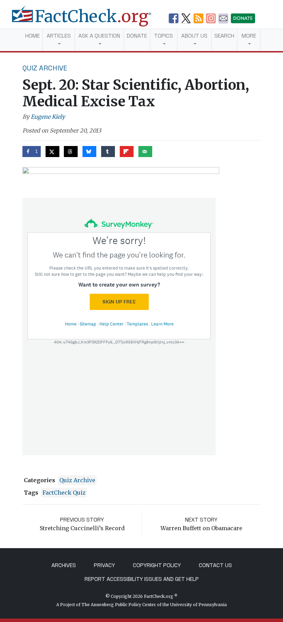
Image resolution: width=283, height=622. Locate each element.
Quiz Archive (44, 68)
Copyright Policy (157, 565)
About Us (194, 35)
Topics (163, 35)
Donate (137, 35)
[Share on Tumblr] (108, 151)
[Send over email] (145, 151)
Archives (63, 565)
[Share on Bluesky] (89, 151)
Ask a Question (99, 35)
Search (224, 35)
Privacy (104, 565)
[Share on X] (52, 151)
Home (32, 35)
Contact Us (215, 565)
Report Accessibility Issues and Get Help (142, 579)
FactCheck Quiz (64, 492)
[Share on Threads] (71, 151)
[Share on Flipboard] (127, 151)
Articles (59, 35)
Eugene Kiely (48, 116)
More (249, 35)
